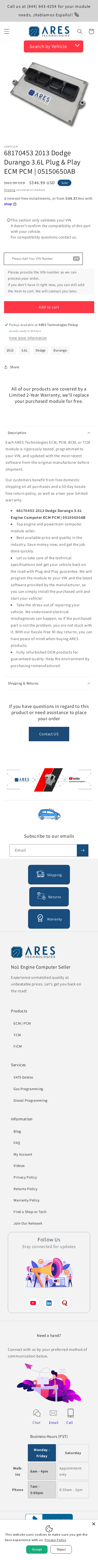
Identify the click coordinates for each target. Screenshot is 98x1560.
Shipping (9, 189)
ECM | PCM (22, 1023)
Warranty (54, 919)
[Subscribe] (82, 850)
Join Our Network (28, 1223)
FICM (18, 1046)
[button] (6, 31)
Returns (54, 896)
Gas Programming (28, 1088)
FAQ (17, 1142)
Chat (36, 1422)
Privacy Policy (25, 1177)
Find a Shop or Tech (30, 1211)
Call (69, 1422)
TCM (17, 1034)
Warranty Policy (27, 1200)
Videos (19, 1165)
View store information (28, 337)
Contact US (49, 734)
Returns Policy (25, 1188)
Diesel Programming (31, 1100)
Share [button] (15, 366)
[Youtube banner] (49, 780)
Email (54, 1422)
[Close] (93, 1523)
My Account (23, 1154)
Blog (17, 1131)
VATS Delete (23, 1077)
